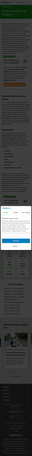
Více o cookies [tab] (26, 212)
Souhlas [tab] (5, 212)
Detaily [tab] (16, 212)
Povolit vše (16, 240)
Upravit (15, 246)
